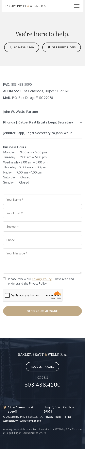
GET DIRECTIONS (64, 47)
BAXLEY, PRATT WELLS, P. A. (42, 354)
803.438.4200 (42, 384)
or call (42, 377)
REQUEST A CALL (42, 366)
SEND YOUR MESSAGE (42, 311)
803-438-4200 (24, 47)
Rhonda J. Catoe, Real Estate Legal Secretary (38, 122)
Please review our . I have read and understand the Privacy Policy (41, 281)
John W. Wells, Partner (20, 112)
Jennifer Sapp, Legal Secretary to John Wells (38, 133)
